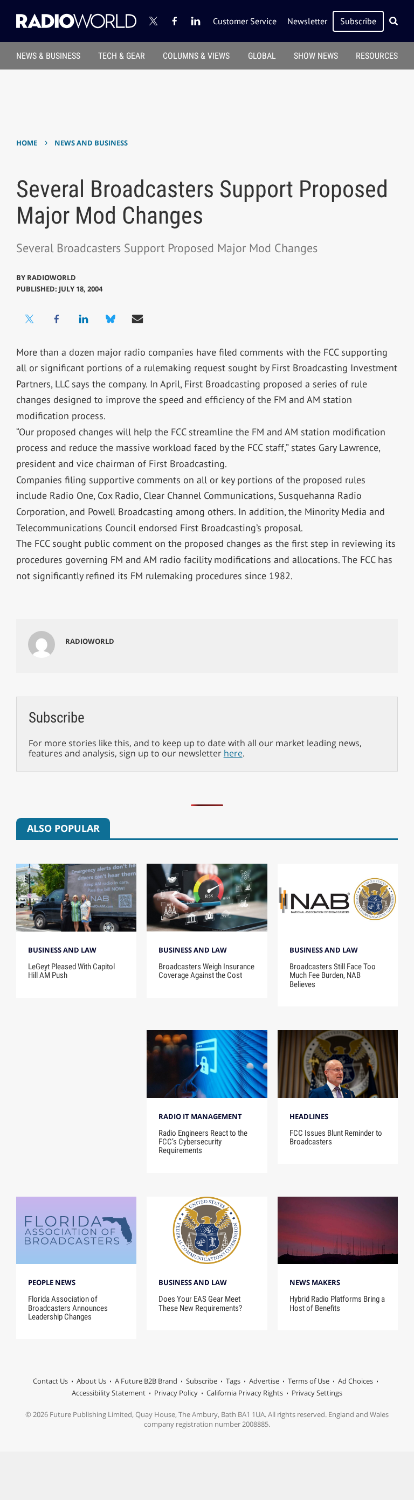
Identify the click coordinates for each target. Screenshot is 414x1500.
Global (262, 56)
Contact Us (50, 1381)
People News (51, 1282)
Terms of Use (308, 1381)
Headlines (308, 1116)
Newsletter (307, 21)
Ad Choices (355, 1381)
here (233, 753)
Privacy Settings (317, 1393)
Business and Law (62, 950)
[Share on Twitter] (29, 318)
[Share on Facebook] (56, 318)
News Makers (314, 1282)
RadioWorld (51, 277)
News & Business (48, 56)
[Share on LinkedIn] (83, 318)
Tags (233, 1381)
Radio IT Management (200, 1116)
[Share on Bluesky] (110, 318)
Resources (377, 56)
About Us (91, 1381)
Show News (316, 56)
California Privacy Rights (244, 1393)
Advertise (264, 1381)
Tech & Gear (121, 56)
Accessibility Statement (109, 1393)
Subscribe (358, 21)
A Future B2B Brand (146, 1381)
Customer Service (245, 21)
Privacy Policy (176, 1393)
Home (26, 143)
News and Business (91, 143)
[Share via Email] (137, 318)
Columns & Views (196, 56)
